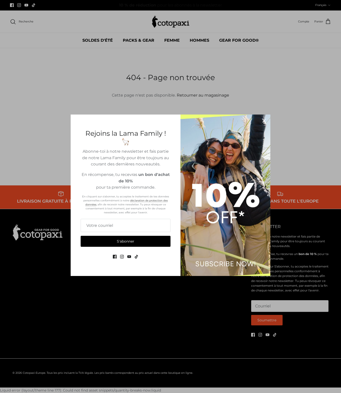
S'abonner (125, 241)
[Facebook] (115, 257)
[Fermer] (264, 120)
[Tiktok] (136, 257)
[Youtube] (129, 257)
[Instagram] (122, 257)
